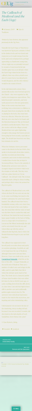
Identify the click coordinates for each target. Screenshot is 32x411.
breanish (7, 329)
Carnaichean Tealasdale (9, 259)
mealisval (16, 329)
